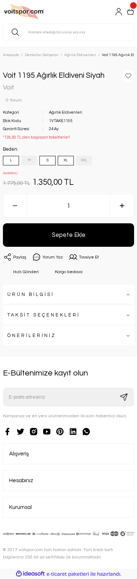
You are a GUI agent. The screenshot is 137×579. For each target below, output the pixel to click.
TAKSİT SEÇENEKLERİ (43, 315)
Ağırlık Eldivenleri (65, 112)
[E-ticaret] (67, 574)
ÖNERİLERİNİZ (31, 335)
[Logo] (33, 11)
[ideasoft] (30, 574)
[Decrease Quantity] (15, 205)
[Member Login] (118, 12)
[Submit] (124, 397)
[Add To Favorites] (128, 76)
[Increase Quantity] (122, 205)
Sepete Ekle (68, 235)
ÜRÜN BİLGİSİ (30, 294)
